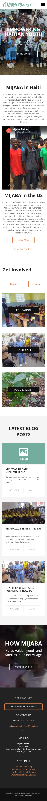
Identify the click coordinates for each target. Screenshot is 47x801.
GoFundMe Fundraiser (24, 249)
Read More (32, 490)
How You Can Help (24, 54)
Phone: (16, 720)
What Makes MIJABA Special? (23, 775)
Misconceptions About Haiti (23, 769)
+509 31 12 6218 (27, 720)
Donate (14, 284)
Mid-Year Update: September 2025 (17, 470)
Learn (37, 284)
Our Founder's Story (23, 766)
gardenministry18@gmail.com (26, 726)
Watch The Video (23, 666)
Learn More (23, 239)
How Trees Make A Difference (23, 772)
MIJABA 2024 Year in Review (23, 528)
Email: (10, 726)
